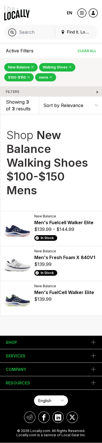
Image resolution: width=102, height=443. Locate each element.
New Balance (19, 67)
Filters (12, 92)
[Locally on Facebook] (44, 417)
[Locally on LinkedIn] (58, 417)
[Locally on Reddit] (29, 417)
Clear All (87, 51)
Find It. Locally (80, 32)
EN (69, 12)
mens (44, 77)
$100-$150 (17, 77)
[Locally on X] (72, 417)
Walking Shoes (55, 67)
